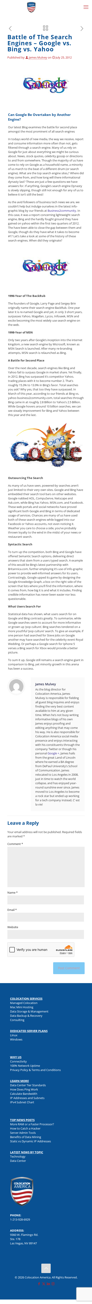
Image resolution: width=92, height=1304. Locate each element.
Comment (15, 844)
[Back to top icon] (46, 1268)
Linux (13, 1035)
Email (12, 910)
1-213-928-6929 (20, 1219)
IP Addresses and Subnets (27, 1098)
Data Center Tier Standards (28, 1085)
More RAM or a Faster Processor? (32, 1124)
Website (12, 927)
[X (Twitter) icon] (43, 1283)
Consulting (17, 1020)
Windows (16, 1039)
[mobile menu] (86, 7)
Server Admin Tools (23, 1133)
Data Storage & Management (29, 1011)
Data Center (18, 1161)
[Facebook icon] (39, 1283)
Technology (17, 1156)
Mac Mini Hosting (21, 1007)
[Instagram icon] (53, 1283)
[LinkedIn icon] (48, 1283)
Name (12, 892)
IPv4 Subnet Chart (22, 1102)
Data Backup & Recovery (26, 1016)
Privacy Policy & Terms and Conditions (35, 1070)
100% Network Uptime (25, 1066)
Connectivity (18, 1061)
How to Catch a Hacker (25, 1128)
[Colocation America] (31, 6)
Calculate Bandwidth (23, 1094)
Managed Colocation (24, 1003)
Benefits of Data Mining (25, 1137)
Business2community (62, 211)
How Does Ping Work (24, 1089)
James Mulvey (38, 57)
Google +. (54, 753)
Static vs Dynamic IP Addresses (30, 1141)
